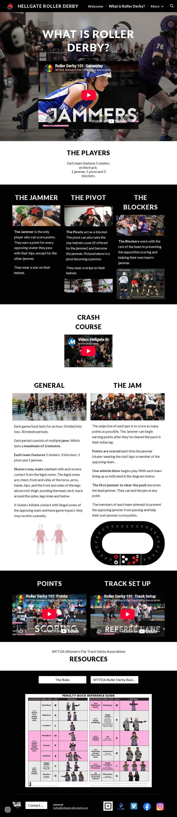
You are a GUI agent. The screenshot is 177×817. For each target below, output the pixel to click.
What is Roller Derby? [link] (127, 6)
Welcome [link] (95, 6)
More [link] (155, 6)
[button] (172, 6)
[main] (88, 42)
